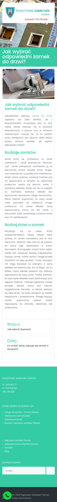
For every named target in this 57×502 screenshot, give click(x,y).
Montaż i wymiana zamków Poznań (22, 423)
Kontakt (8, 447)
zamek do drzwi (42, 115)
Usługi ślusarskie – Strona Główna (22, 412)
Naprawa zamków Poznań (18, 440)
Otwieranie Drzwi (13, 419)
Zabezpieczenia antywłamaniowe (21, 443)
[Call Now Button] (7, 495)
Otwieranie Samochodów (17, 415)
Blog (7, 451)
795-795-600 (8, 391)
